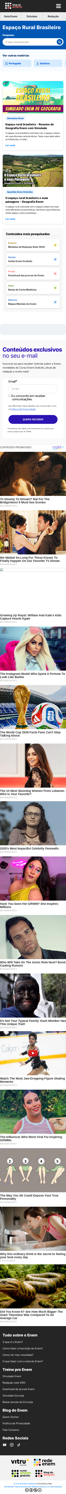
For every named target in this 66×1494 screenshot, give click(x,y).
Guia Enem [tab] (10, 16)
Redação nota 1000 (14, 1382)
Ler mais (10, 145)
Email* (12, 381)
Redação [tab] (53, 16)
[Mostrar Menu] (58, 5)
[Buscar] (59, 42)
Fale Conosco (11, 1429)
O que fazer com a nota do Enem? (23, 1361)
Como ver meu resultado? (18, 1354)
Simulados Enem (15, 118)
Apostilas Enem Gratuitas (20, 192)
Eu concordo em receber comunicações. (28, 397)
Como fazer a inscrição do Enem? (23, 1348)
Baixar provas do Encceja (18, 1402)
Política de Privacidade (23, 409)
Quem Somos (11, 1417)
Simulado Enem (12, 1376)
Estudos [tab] (32, 16)
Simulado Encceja (13, 1395)
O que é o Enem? (13, 1342)
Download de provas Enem (19, 1389)
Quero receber (33, 419)
